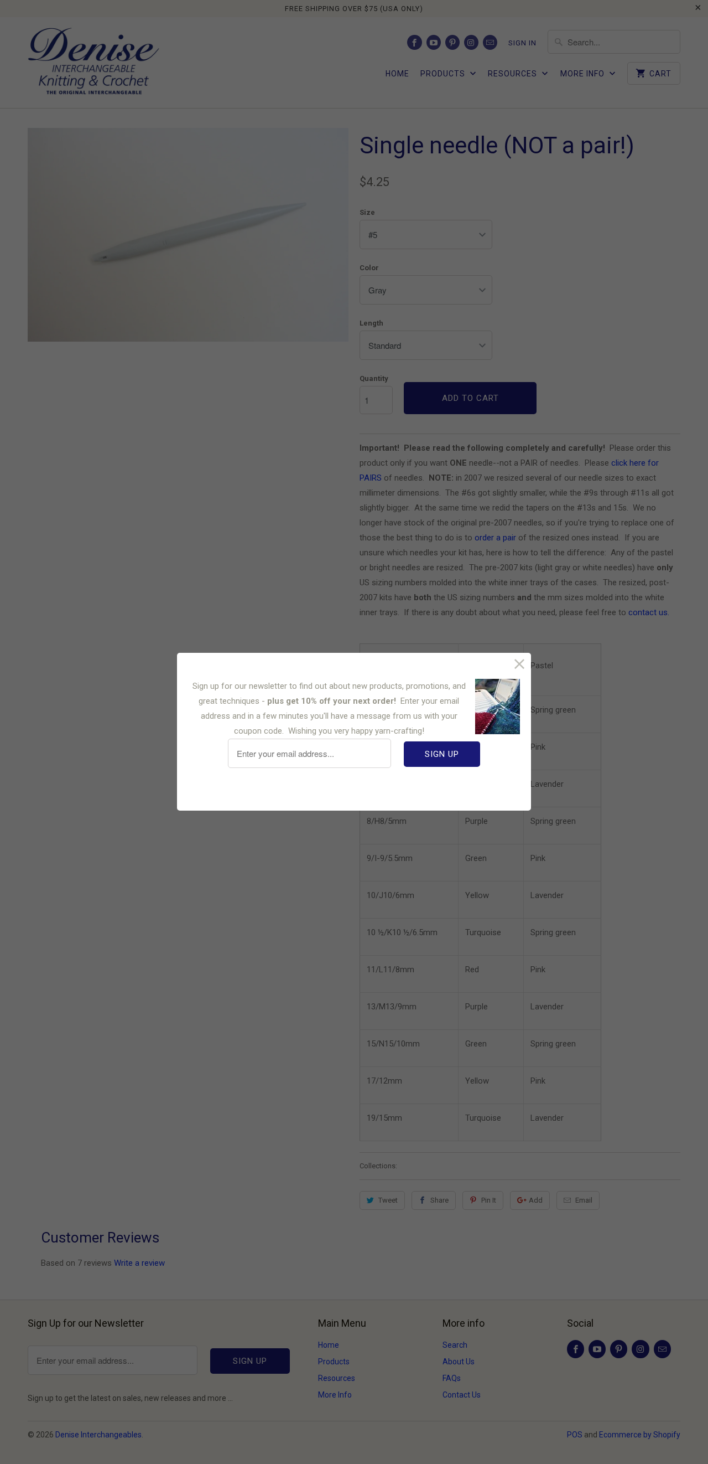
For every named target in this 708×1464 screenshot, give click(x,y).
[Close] (519, 664)
